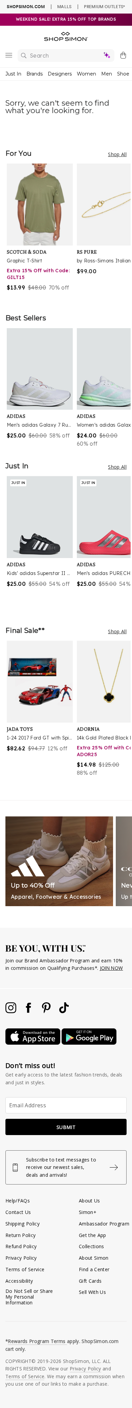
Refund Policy (21, 1246)
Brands (34, 74)
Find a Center (94, 1269)
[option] (42, 232)
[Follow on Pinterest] (47, 1011)
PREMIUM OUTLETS (104, 6)
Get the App (92, 1235)
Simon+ (87, 1212)
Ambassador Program (104, 1223)
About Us (89, 1200)
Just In (13, 74)
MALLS (64, 6)
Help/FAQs (17, 1200)
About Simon (94, 1258)
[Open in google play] (89, 1043)
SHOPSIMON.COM (26, 6)
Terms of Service (24, 1269)
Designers (60, 74)
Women (86, 74)
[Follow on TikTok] (64, 1011)
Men (106, 74)
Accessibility (19, 1281)
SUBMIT (66, 1127)
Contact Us (18, 1212)
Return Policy (20, 1235)
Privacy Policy (21, 1258)
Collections (91, 1246)
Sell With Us (92, 1292)
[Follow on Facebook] (29, 1011)
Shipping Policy (22, 1223)
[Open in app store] (33, 1043)
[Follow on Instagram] (11, 1011)
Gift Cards (90, 1281)
